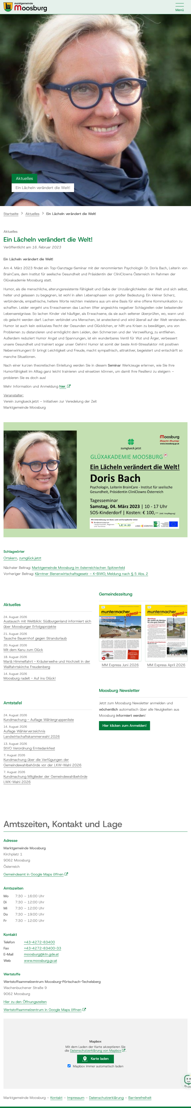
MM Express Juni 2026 (120, 665)
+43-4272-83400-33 (42, 948)
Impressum (75, 1097)
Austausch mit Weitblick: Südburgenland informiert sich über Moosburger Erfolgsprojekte (47, 624)
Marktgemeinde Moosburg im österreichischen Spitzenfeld (78, 567)
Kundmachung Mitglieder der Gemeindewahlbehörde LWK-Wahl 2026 (45, 779)
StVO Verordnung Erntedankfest (29, 748)
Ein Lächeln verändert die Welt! (71, 213)
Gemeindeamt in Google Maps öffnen (35, 874)
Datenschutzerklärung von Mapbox (98, 1050)
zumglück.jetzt (30, 558)
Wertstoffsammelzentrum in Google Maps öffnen (44, 1009)
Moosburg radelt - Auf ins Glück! (29, 678)
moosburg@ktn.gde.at (41, 954)
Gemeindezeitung (115, 594)
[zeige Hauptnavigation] (179, 7)
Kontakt (56, 1097)
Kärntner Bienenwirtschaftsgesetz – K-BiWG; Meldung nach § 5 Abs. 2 (91, 573)
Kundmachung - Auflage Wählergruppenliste (38, 719)
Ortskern (10, 558)
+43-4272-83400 (39, 942)
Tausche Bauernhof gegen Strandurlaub (35, 638)
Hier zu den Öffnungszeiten (25, 1001)
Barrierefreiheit (139, 1097)
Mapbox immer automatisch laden (97, 1066)
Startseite (10, 213)
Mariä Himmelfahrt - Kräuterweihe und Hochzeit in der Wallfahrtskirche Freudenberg (46, 664)
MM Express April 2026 (166, 665)
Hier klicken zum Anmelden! (124, 725)
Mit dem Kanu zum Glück (23, 649)
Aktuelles (32, 213)
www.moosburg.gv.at (40, 960)
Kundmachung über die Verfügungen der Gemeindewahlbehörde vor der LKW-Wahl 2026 (42, 762)
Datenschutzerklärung (106, 1097)
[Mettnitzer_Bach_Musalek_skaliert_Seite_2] (95, 479)
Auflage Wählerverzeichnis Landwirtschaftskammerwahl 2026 (31, 734)
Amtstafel (12, 703)
